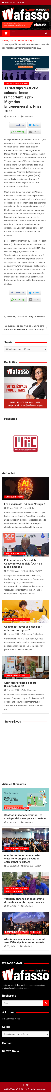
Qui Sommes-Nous (11, 1018)
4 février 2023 (13, 571)
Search (46, 1003)
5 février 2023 (13, 634)
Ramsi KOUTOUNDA (33, 571)
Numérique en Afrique (14, 497)
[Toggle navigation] (13, 33)
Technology (35, 932)
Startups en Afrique (13, 892)
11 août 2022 (13, 116)
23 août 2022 (13, 866)
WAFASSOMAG (11, 1089)
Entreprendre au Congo (15, 553)
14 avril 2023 (12, 508)
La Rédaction (29, 116)
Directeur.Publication (33, 634)
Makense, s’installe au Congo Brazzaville (26, 316)
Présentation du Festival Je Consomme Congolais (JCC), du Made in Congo (23, 563)
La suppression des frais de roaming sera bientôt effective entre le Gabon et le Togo (24, 328)
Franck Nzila (28, 508)
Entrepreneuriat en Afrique (16, 84)
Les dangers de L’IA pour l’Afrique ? (24, 504)
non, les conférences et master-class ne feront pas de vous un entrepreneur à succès (23, 858)
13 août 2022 (13, 822)
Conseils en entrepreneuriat (17, 620)
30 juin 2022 (12, 946)
